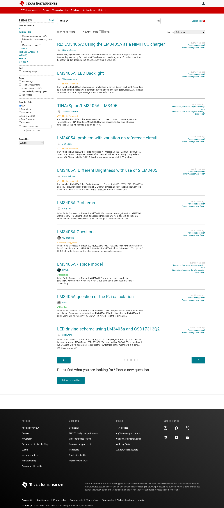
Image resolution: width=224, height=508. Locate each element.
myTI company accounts (128, 433)
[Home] (40, 3)
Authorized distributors (127, 450)
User (203, 3)
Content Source (26, 25)
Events (25, 450)
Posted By (24, 139)
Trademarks (108, 500)
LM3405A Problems (76, 202)
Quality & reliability (77, 455)
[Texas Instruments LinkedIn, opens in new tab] (165, 439)
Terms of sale (76, 500)
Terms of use (92, 500)
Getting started (88, 10)
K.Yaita (65, 270)
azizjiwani (67, 335)
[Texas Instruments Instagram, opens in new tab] (165, 429)
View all (24, 48)
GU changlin (68, 238)
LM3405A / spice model (80, 264)
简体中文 (102, 10)
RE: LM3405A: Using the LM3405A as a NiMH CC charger (111, 44)
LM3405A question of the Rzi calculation (95, 296)
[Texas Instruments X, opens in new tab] (187, 429)
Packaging (74, 450)
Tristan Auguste (69, 79)
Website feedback (125, 500)
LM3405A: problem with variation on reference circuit (107, 137)
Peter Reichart (69, 176)
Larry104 (66, 208)
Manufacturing (29, 460)
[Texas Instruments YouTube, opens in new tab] (187, 439)
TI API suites (122, 428)
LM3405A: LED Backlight (80, 73)
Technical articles (60, 10)
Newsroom (27, 439)
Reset (51, 20)
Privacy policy (59, 500)
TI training (75, 10)
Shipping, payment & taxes (128, 439)
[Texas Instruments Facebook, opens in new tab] (176, 429)
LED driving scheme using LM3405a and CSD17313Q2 (108, 329)
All (20, 28)
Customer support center (81, 444)
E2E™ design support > (30, 10)
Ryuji (64, 302)
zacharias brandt (70, 111)
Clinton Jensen (69, 50)
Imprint (141, 500)
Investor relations (30, 455)
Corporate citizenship (32, 466)
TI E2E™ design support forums (83, 433)
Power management (196, 45)
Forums (46, 10)
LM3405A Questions (76, 231)
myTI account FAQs (78, 460)
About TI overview (30, 428)
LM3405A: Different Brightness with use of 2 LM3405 (107, 170)
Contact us (74, 428)
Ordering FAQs (123, 444)
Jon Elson (67, 144)
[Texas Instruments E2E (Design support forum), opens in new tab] (176, 439)
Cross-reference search (80, 439)
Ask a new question (71, 380)
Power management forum (193, 47)
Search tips (197, 21)
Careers (25, 433)
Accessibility (27, 500)
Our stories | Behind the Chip (35, 444)
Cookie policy (43, 500)
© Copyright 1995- (33, 505)
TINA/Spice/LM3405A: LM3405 (87, 105)
